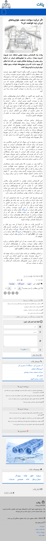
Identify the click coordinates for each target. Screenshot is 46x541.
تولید (25, 475)
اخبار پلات (36, 489)
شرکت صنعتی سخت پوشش (33, 372)
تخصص (20, 479)
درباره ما (42, 526)
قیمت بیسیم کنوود (37, 379)
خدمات (12, 479)
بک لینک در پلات (40, 529)
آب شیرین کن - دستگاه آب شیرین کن (30, 365)
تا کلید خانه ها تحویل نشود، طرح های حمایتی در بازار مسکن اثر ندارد (25, 399)
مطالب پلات (42, 535)
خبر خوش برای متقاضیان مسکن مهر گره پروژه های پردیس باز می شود (24, 303)
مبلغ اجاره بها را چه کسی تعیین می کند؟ (33, 402)
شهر (29, 284)
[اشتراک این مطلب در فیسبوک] (13, 293)
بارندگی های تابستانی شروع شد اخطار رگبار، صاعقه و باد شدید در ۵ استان (24, 395)
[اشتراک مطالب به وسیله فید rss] (5, 293)
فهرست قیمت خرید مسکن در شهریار (33, 310)
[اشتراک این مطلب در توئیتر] (9, 293)
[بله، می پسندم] (20, 288)
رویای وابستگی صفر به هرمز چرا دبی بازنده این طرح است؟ (28, 424)
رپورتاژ (18, 475)
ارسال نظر (36, 355)
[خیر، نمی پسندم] (9, 288)
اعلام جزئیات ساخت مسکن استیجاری (33, 307)
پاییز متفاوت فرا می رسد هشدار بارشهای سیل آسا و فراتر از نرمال (26, 418)
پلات (40, 4)
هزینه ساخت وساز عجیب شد (35, 313)
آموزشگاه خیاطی (37, 369)
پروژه (38, 475)
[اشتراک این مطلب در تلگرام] (17, 293)
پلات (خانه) (8, 493)
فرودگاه (24, 210)
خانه (27, 479)
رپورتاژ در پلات (40, 532)
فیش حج (40, 375)
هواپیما (12, 284)
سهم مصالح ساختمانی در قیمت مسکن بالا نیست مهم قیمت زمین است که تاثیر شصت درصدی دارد (23, 391)
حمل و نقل (36, 479)
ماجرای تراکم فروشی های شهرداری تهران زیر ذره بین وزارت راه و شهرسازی (26, 414)
